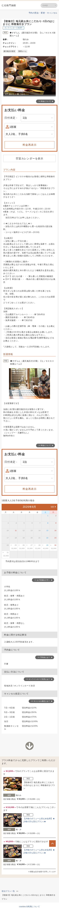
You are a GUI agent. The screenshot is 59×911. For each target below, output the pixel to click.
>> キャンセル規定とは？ (40, 701)
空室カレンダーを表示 (29, 158)
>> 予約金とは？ (44, 657)
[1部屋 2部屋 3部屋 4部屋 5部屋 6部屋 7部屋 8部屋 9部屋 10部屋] (29, 126)
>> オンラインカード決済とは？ (38, 679)
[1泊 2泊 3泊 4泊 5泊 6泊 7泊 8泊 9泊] (37, 117)
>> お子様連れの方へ (42, 580)
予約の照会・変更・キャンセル (43, 13)
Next (54, 76)
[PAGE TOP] (52, 843)
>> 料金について (45, 101)
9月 (52, 507)
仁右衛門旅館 (9, 5)
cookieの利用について (29, 906)
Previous (6, 76)
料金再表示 (30, 144)
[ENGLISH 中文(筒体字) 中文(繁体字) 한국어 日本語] (49, 5)
